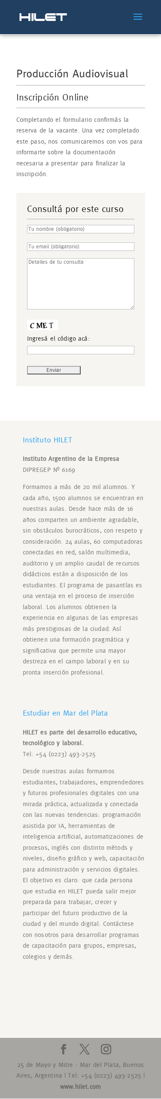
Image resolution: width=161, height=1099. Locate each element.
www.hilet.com (80, 1087)
